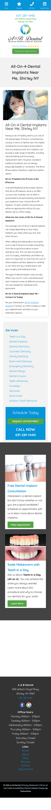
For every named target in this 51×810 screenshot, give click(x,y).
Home (25, 750)
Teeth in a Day (17, 336)
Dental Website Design (35, 788)
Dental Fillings (17, 371)
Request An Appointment (25, 51)
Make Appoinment (20, 524)
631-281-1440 (25, 15)
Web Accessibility (15, 788)
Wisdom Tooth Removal (23, 400)
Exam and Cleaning (20, 361)
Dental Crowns (17, 376)
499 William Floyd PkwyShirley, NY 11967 (25, 20)
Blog (25, 758)
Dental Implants (18, 341)
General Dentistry (19, 346)
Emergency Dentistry (21, 366)
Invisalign (14, 385)
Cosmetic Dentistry (20, 351)
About (25, 754)
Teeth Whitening (18, 381)
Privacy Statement (30, 785)
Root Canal (15, 395)
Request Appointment (25, 421)
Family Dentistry (18, 356)
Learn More (17, 603)
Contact (25, 765)
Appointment (25, 769)
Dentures (14, 390)
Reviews (25, 761)
